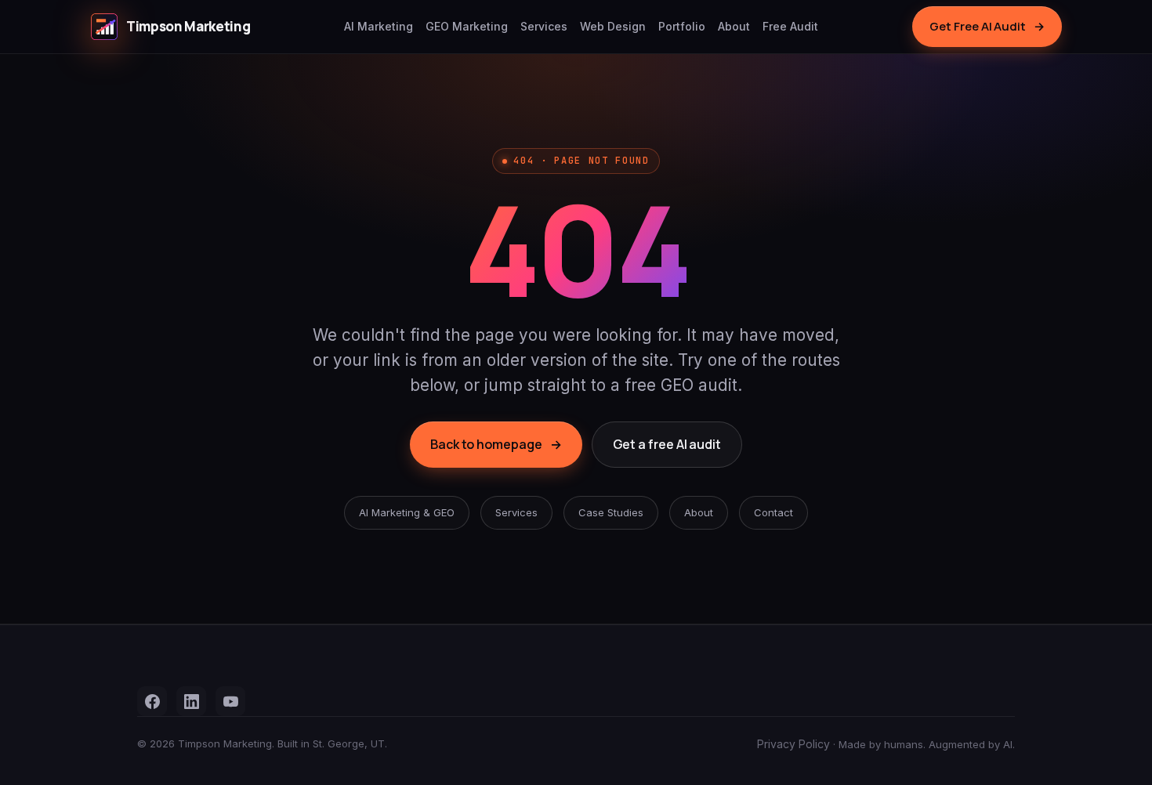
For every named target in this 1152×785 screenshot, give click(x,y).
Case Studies (610, 512)
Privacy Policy (793, 744)
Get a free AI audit (667, 444)
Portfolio (681, 26)
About (734, 26)
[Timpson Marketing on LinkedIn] (191, 701)
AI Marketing (378, 26)
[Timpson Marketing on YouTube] (230, 701)
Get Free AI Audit (987, 26)
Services (543, 26)
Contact (773, 512)
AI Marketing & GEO (407, 512)
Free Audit (790, 26)
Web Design (613, 26)
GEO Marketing (467, 26)
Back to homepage (496, 444)
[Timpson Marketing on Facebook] (152, 701)
